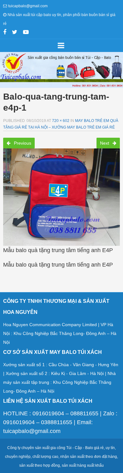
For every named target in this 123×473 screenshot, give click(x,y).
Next (105, 143)
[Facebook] (4, 33)
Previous (22, 143)
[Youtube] (26, 33)
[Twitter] (14, 33)
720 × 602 (60, 120)
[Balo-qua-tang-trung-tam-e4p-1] (61, 195)
